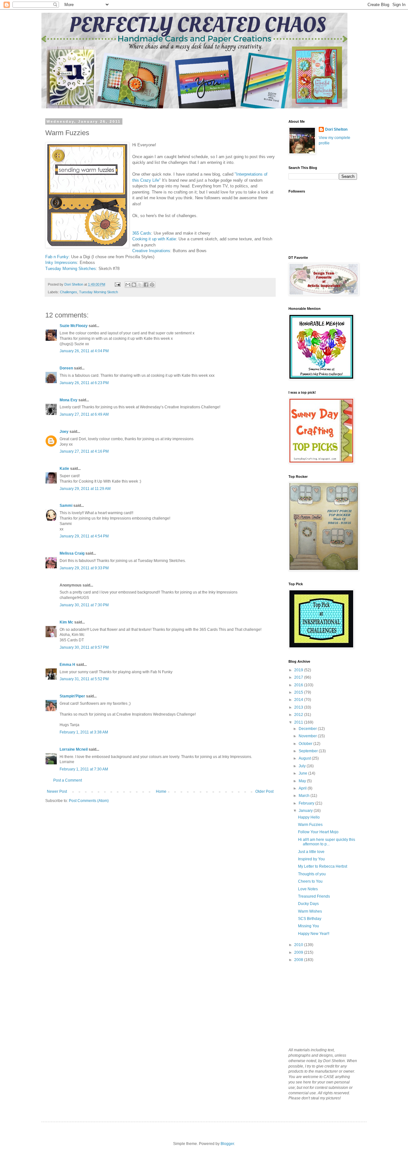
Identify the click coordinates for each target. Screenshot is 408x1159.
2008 (299, 960)
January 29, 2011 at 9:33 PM (84, 568)
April (303, 788)
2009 (299, 952)
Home (161, 791)
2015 (299, 692)
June (303, 773)
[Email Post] (117, 284)
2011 (299, 722)
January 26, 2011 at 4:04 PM (84, 351)
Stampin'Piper (72, 696)
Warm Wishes (310, 911)
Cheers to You (310, 881)
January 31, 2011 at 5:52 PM (84, 679)
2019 (299, 670)
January (306, 810)
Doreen (66, 368)
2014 (299, 699)
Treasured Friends (314, 896)
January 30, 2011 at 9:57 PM (84, 647)
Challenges (68, 292)
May (303, 781)
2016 (299, 685)
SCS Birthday (309, 918)
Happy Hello (309, 817)
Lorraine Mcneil (74, 749)
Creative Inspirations (151, 250)
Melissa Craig (72, 553)
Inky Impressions (61, 262)
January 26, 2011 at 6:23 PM (84, 383)
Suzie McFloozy (74, 326)
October (306, 743)
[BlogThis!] (134, 284)
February (307, 803)
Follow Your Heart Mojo (318, 832)
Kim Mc (66, 622)
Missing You (308, 926)
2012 (299, 714)
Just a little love (311, 851)
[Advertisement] (320, 1004)
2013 (299, 707)
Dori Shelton (336, 129)
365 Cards (141, 233)
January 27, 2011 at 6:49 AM (84, 414)
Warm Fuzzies (310, 824)
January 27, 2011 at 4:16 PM (84, 451)
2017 (299, 677)
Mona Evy (68, 400)
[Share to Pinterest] (152, 284)
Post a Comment (67, 780)
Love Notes (308, 889)
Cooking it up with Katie (154, 239)
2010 (299, 945)
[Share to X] (140, 284)
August (305, 758)
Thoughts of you (312, 874)
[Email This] (128, 284)
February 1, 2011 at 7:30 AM (84, 769)
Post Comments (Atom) (89, 800)
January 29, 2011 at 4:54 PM (84, 536)
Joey (64, 431)
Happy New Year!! (313, 933)
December (308, 728)
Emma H (67, 664)
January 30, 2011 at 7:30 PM (84, 605)
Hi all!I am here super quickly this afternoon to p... (326, 841)
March (304, 795)
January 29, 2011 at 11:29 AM (85, 488)
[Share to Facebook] (146, 284)
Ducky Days (308, 903)
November (308, 736)
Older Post (264, 791)
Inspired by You (311, 859)
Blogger (227, 1143)
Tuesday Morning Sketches (70, 268)
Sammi (66, 505)
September (309, 751)
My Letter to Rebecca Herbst (322, 866)
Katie (64, 468)
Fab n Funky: (57, 256)
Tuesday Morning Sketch (98, 292)
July (303, 766)
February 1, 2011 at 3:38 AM (84, 732)
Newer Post (57, 791)
